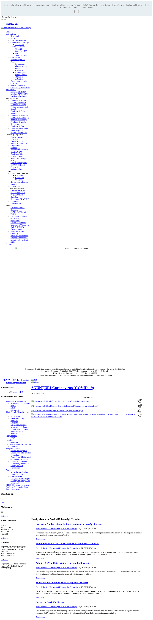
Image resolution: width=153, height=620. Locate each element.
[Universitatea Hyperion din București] (16, 28)
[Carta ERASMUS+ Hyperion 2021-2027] (16, 392)
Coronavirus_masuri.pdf (80, 401)
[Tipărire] (35, 382)
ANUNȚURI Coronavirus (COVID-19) (62, 388)
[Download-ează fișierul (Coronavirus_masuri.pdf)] (51, 401)
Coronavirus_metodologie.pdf (86, 406)
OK (76, 11)
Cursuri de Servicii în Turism (50, 602)
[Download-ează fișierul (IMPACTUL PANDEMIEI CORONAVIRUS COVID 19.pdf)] (65, 414)
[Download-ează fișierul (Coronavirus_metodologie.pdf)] (53, 406)
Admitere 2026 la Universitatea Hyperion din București (63, 563)
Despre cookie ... (76, 14)
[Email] (34, 380)
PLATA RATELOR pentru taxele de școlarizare (16, 381)
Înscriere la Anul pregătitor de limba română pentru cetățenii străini (69, 524)
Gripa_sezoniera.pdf (75, 411)
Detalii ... (4, 503)
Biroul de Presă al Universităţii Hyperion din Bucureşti (56, 529)
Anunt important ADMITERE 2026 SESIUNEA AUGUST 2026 (67, 543)
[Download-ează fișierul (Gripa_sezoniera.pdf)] (49, 411)
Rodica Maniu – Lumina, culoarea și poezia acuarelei (62, 582)
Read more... (40, 539)
